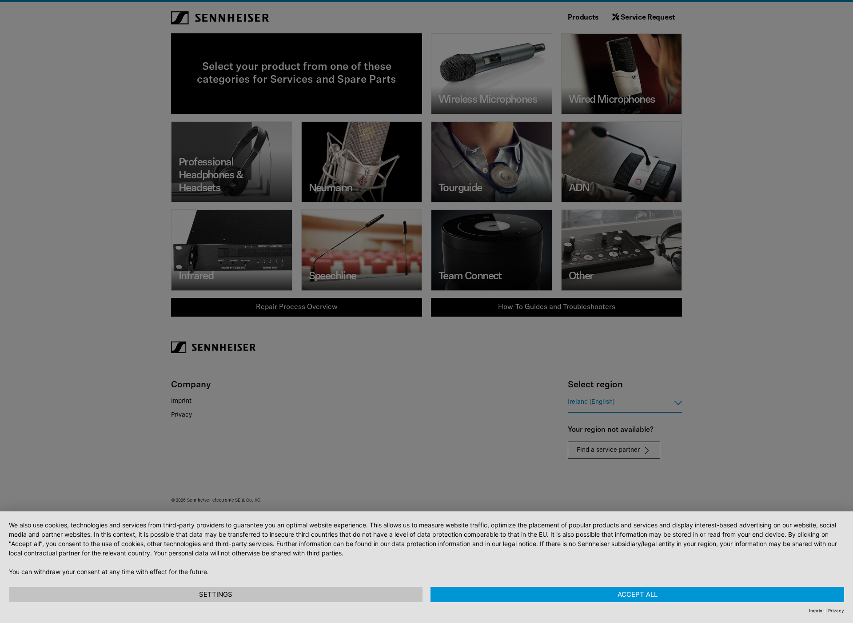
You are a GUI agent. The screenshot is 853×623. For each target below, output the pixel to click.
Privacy (836, 610)
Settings (215, 594)
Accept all (638, 594)
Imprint (816, 610)
